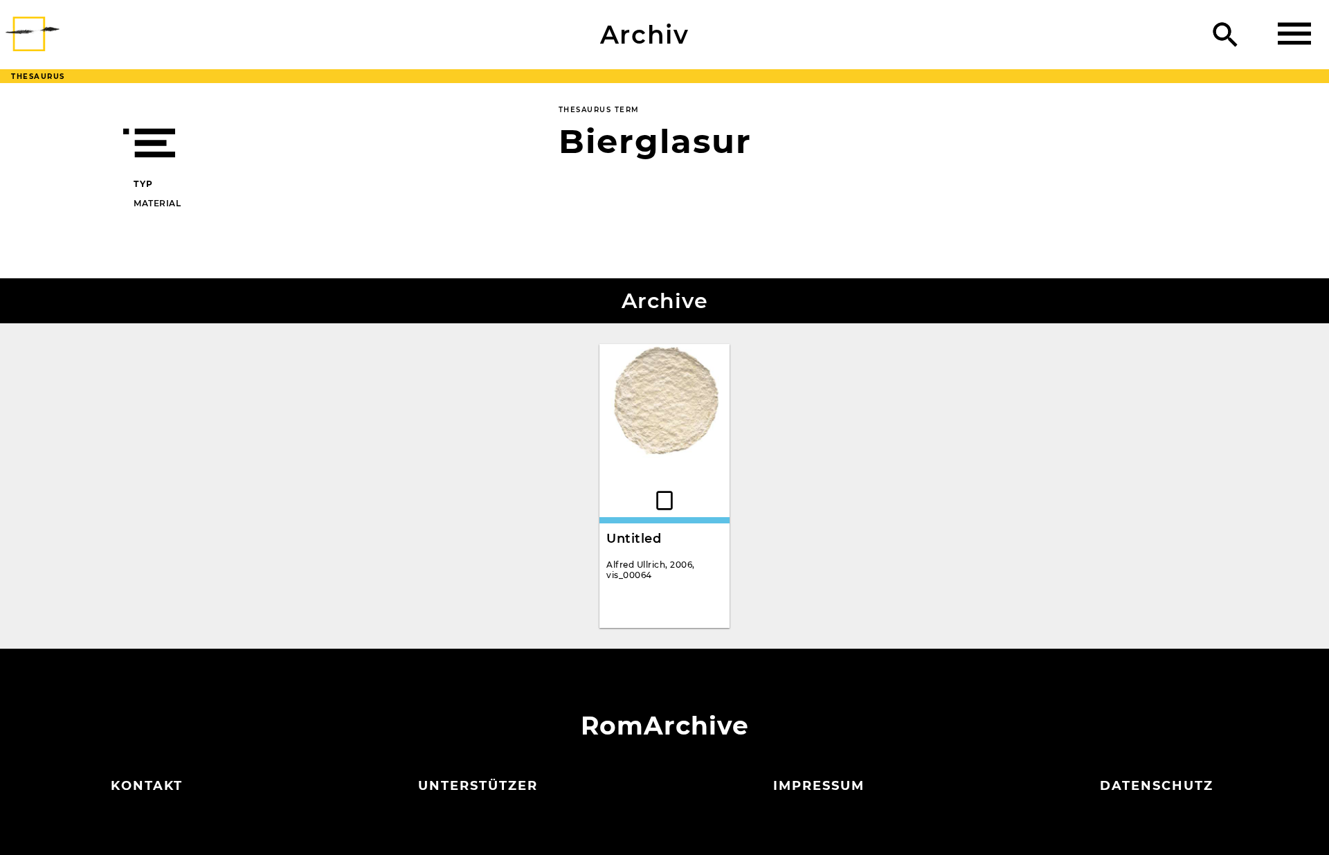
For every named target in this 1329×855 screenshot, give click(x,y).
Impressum (819, 785)
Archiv (644, 34)
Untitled (633, 538)
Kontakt (147, 785)
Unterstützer (478, 785)
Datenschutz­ (1156, 785)
